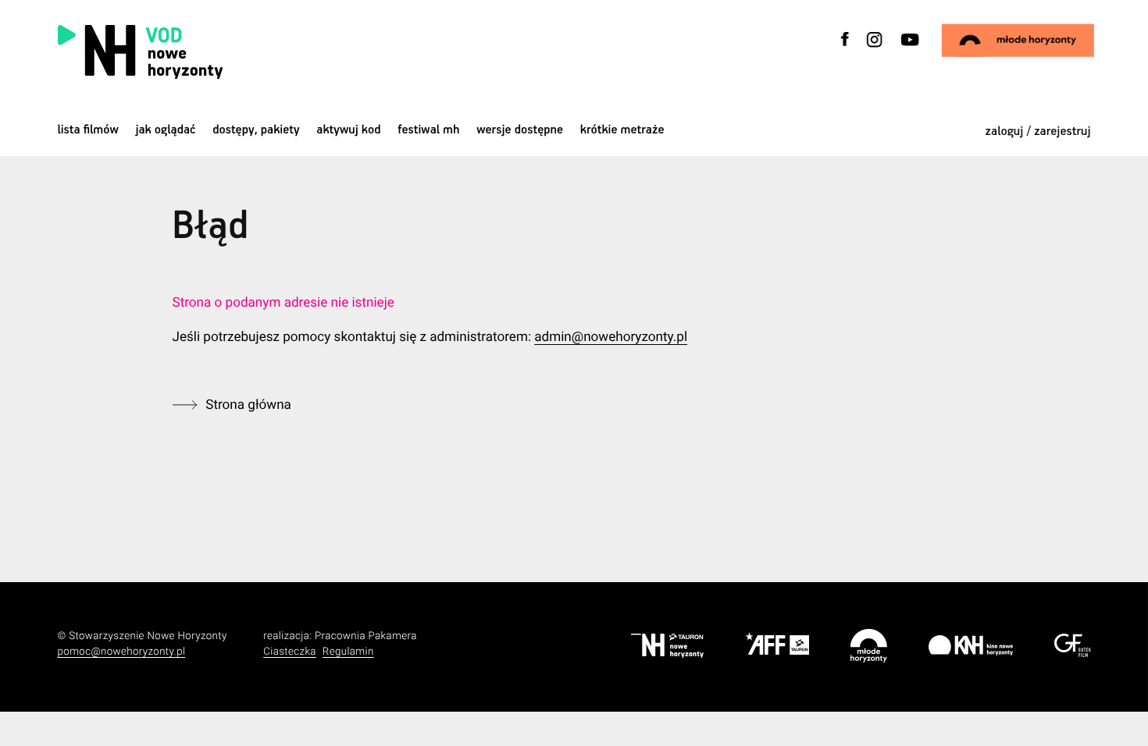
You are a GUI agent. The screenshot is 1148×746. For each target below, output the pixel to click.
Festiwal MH (428, 130)
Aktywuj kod (348, 130)
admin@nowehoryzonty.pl (610, 337)
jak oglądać (165, 130)
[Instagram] (875, 49)
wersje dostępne (519, 130)
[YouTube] (909, 49)
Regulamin (348, 652)
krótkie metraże (622, 130)
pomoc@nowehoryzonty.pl (122, 652)
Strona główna (248, 405)
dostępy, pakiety (256, 130)
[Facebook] (845, 49)
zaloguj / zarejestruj (1038, 131)
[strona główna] (234, 52)
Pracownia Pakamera (366, 636)
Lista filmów (88, 130)
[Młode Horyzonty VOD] (1017, 40)
